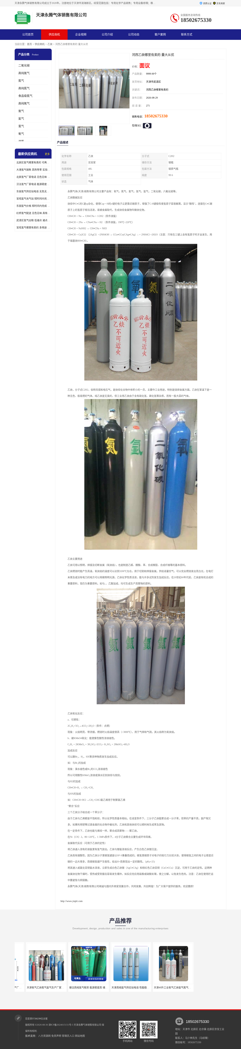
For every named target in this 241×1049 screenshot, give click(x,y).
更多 (47, 154)
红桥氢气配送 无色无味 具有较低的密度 (33, 213)
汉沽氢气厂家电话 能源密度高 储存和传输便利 (33, 184)
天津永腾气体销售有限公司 (87, 1024)
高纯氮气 (24, 88)
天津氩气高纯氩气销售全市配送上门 (199, 987)
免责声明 (56, 1036)
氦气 (21, 118)
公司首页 (28, 34)
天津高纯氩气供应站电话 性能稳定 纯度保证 (118, 987)
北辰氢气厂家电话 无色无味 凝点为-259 (33, 177)
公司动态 (133, 34)
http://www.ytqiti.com (72, 901)
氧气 (21, 133)
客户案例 (160, 34)
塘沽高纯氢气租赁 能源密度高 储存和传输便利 (77, 987)
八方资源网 (44, 1036)
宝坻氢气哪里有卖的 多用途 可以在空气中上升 (33, 227)
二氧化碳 (24, 65)
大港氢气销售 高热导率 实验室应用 (33, 169)
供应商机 (54, 34)
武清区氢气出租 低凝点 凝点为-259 (33, 220)
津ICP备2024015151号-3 (61, 1024)
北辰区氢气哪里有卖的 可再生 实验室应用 (33, 162)
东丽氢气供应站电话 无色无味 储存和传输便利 (33, 191)
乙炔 (49, 44)
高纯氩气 (24, 73)
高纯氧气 (24, 103)
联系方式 (186, 34)
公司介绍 (107, 34)
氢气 (21, 126)
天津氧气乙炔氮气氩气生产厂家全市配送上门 (34, 987)
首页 (29, 44)
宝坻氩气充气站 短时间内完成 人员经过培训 (33, 198)
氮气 (21, 80)
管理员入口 (68, 1036)
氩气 (21, 111)
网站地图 (80, 1036)
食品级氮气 (25, 95)
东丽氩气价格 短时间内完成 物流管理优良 (33, 206)
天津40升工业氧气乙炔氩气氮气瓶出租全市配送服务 (165, 987)
